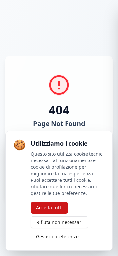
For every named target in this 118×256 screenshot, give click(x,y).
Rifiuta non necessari (59, 222)
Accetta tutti (49, 207)
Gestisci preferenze (57, 236)
